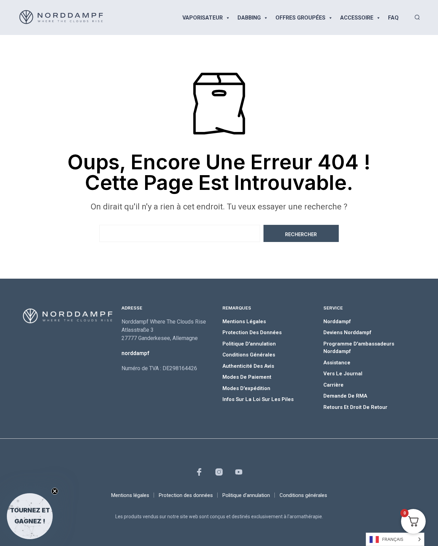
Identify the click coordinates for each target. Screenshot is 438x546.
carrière (333, 385)
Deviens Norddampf (347, 332)
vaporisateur (202, 17)
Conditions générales (248, 355)
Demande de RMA (345, 396)
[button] (30, 516)
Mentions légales (244, 321)
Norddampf (337, 321)
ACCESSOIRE (356, 17)
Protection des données (252, 332)
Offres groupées (300, 17)
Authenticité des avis (248, 366)
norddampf (135, 353)
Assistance (336, 363)
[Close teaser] (54, 491)
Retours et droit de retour (355, 407)
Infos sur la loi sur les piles (258, 399)
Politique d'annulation (249, 344)
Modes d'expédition (246, 388)
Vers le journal (342, 374)
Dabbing (249, 17)
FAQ (393, 17)
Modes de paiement (246, 377)
